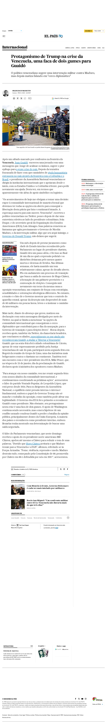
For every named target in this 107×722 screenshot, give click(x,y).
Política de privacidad (41, 715)
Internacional (14, 47)
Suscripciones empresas (70, 715)
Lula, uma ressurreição (94, 190)
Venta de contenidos (13, 715)
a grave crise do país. (27, 169)
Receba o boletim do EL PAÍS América (26, 469)
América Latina (69, 48)
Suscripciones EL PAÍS (57, 715)
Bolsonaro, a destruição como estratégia (92, 184)
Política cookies (30, 715)
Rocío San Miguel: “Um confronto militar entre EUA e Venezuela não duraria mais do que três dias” (47, 503)
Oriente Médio (91, 48)
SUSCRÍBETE (88, 31)
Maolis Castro (31, 508)
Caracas (29, 518)
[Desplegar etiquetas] (68, 517)
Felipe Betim (30, 491)
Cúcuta (23, 518)
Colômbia (59, 518)
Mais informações (16, 527)
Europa (83, 48)
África (78, 48)
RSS (78, 715)
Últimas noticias (88, 179)
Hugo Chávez (33, 443)
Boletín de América (10, 651)
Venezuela (51, 518)
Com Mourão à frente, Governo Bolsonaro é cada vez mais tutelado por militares (48, 487)
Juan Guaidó (21, 162)
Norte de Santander (40, 518)
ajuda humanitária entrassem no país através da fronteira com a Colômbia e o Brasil (34, 176)
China (99, 48)
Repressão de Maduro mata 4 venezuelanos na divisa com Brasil (9, 280)
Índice (81, 715)
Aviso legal (22, 715)
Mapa (48, 715)
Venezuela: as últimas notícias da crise (8, 259)
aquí (56, 528)
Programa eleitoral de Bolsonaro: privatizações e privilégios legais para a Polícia (93, 206)
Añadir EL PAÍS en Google (62, 98)
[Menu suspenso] (4, 36)
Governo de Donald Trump (16, 236)
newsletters (8, 646)
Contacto (4, 715)
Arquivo (41, 646)
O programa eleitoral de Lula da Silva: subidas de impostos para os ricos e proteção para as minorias (93, 197)
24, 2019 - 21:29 (24, 93)
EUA (103, 48)
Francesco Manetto (21, 91)
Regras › (66, 474)
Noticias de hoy (6, 717)
